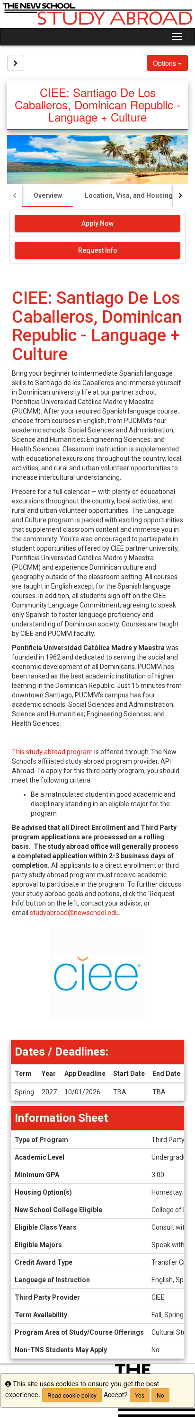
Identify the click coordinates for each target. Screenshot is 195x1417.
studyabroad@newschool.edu (74, 912)
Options (165, 63)
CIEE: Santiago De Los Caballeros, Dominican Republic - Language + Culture (97, 326)
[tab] (47, 195)
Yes (139, 1395)
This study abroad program (52, 752)
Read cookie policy (72, 1395)
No (160, 1395)
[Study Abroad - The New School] (97, 14)
